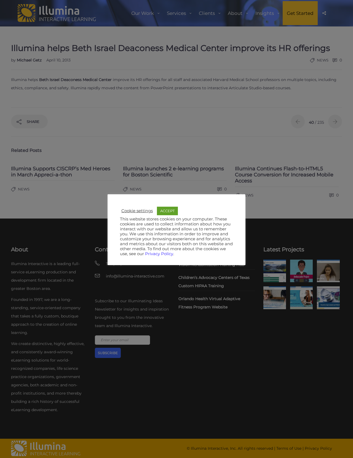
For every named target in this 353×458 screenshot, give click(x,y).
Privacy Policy (159, 253)
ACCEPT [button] (167, 211)
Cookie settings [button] (137, 210)
